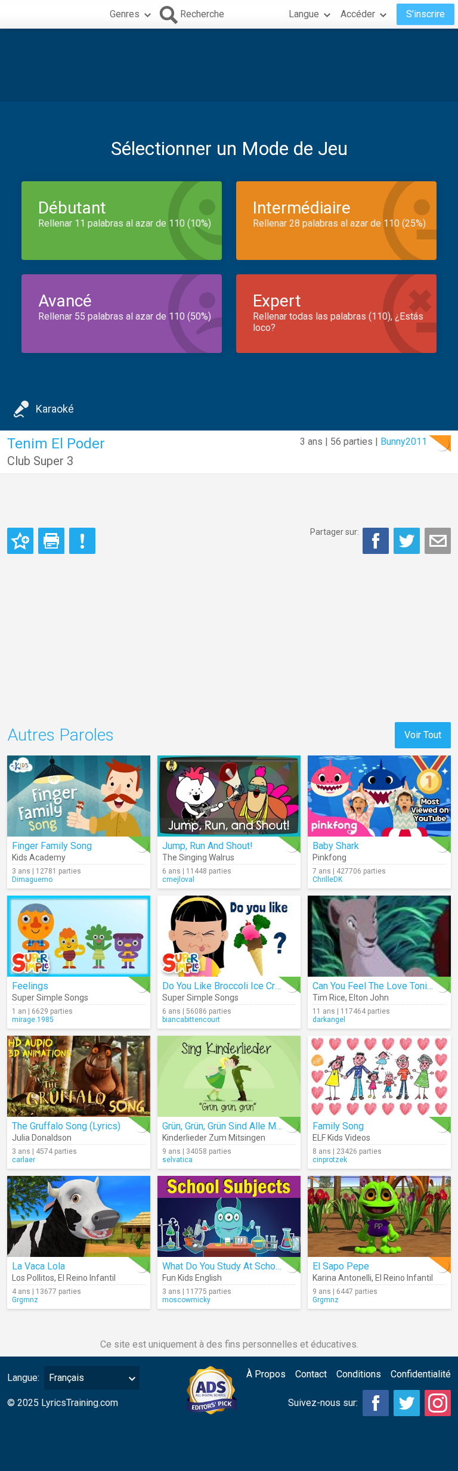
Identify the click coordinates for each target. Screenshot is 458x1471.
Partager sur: (334, 532)
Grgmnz (25, 1300)
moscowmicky (186, 1300)
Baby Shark (335, 845)
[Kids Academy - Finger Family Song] (78, 796)
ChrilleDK (327, 879)
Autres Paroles (60, 735)
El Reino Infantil (87, 1278)
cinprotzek (329, 1160)
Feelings (30, 986)
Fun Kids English (192, 1278)
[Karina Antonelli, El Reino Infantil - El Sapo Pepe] (379, 1216)
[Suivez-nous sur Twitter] (407, 1403)
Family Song (338, 1126)
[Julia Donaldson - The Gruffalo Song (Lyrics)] (78, 1076)
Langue (304, 14)
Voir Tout (422, 735)
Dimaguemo (32, 879)
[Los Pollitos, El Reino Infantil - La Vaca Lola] (78, 1216)
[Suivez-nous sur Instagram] (438, 1403)
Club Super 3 (40, 461)
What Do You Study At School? (225, 1266)
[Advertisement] (229, 65)
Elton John (369, 997)
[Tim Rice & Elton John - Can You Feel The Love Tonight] (379, 936)
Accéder (358, 14)
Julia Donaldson (42, 1137)
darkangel (328, 1019)
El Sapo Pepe (340, 1266)
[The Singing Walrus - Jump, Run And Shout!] (229, 796)
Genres (125, 14)
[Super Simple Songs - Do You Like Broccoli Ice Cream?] (229, 936)
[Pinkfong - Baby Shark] (379, 796)
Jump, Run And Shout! (207, 845)
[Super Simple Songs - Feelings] (78, 936)
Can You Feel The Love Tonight (376, 986)
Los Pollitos (33, 1278)
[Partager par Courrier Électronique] (438, 541)
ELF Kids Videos (341, 1137)
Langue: (23, 1377)
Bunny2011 (403, 441)
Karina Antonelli (342, 1278)
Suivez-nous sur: (323, 1402)
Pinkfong (329, 857)
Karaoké (55, 408)
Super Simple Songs (50, 997)
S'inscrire (425, 14)
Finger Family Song (52, 845)
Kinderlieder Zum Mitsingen (213, 1137)
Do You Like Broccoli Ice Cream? (230, 986)
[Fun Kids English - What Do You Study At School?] (229, 1216)
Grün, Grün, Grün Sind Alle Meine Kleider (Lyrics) (261, 1126)
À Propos (266, 1374)
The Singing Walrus (198, 857)
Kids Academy (39, 857)
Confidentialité (421, 1374)
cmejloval (178, 879)
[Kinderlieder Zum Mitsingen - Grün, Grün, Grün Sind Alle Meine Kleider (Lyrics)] (229, 1076)
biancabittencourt (191, 1019)
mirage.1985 (33, 1019)
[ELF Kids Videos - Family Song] (379, 1076)
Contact (311, 1374)
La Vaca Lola (38, 1266)
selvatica (177, 1160)
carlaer (23, 1160)
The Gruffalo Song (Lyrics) (66, 1126)
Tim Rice (328, 997)
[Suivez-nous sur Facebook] (376, 1403)
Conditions (358, 1374)
